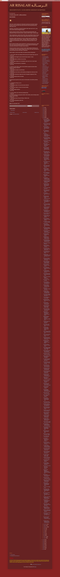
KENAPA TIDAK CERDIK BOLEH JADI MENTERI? (46, 292)
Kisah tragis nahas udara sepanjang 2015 (46, 325)
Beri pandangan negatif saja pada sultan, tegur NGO (46, 424)
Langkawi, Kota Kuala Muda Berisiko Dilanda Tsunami (46, 497)
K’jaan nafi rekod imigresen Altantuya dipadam (46, 219)
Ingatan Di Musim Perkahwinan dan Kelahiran (46, 246)
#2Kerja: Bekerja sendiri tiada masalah (46, 387)
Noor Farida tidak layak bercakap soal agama (46, 268)
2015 (43, 117)
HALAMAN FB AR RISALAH (14, 555)
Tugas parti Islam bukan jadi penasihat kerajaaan (46, 378)
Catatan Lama (36, 112)
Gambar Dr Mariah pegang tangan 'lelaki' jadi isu (46, 416)
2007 (43, 549)
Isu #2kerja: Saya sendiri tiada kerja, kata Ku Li (46, 271)
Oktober (45, 525)
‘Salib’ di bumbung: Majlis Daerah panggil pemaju (46, 413)
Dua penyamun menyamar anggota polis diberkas (46, 211)
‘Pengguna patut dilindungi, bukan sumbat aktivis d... (46, 521)
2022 (43, 107)
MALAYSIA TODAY (46, 70)
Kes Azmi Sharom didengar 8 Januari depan (46, 345)
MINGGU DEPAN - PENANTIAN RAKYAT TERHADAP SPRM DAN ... (46, 318)
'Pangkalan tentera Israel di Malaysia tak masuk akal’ (46, 155)
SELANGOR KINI (45, 68)
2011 (43, 543)
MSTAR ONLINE (45, 78)
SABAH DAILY (45, 71)
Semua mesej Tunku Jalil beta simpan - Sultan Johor (46, 449)
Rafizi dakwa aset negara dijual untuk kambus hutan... (46, 152)
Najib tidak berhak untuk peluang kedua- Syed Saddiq (46, 384)
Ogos (44, 528)
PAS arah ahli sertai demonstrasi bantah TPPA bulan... (46, 138)
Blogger (35, 566)
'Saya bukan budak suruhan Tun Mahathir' (46, 460)
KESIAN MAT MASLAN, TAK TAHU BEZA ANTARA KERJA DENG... (46, 313)
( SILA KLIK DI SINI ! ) (45, 51)
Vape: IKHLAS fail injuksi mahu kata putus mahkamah (46, 366)
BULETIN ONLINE (45, 74)
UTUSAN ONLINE (45, 56)
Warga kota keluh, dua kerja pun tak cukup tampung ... (46, 124)
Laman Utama (12, 554)
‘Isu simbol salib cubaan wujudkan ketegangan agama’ (46, 446)
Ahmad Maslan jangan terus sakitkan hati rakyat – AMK (46, 348)
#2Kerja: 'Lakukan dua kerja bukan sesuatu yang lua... (46, 511)
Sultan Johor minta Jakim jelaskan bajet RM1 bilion (46, 504)
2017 (43, 114)
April (44, 533)
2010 (43, 545)
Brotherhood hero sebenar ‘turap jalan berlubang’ (46, 443)
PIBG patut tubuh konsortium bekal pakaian (46, 265)
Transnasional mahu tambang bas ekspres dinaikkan (46, 231)
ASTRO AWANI (45, 62)
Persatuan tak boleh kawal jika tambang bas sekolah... (46, 228)
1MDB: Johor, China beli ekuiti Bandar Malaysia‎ (46, 166)
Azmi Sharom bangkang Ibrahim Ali (46, 194)
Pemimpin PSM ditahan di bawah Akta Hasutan (46, 419)
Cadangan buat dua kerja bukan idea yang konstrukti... (46, 369)
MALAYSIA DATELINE (46, 61)
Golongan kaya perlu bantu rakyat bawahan (46, 322)
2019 (43, 111)
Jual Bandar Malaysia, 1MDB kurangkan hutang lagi (46, 181)
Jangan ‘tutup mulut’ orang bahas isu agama (46, 191)
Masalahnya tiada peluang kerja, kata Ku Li (46, 300)
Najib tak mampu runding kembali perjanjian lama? (46, 286)
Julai (44, 529)
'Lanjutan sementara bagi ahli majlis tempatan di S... (46, 208)
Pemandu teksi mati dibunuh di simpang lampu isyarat (46, 338)
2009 (43, 546)
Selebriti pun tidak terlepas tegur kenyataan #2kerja (46, 375)
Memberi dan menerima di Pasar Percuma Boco (46, 475)
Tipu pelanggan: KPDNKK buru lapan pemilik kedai (46, 390)
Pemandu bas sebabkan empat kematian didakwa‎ (46, 178)
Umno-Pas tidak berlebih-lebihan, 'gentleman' (46, 463)
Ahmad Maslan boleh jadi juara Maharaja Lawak (46, 274)
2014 (43, 539)
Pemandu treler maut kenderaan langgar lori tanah (46, 363)
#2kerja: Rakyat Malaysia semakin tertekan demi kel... (46, 507)
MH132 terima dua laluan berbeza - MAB (46, 431)
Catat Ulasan (13, 110)
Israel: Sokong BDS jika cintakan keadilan (46, 395)
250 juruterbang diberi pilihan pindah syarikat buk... (46, 372)
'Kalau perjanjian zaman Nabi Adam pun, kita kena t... (46, 283)
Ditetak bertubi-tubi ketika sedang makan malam (46, 306)
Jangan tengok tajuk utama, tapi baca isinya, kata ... (46, 452)
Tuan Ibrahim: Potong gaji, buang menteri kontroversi (46, 295)
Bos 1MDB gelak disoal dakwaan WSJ (46, 131)
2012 (43, 542)
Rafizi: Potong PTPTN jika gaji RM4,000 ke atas (46, 332)
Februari (45, 536)
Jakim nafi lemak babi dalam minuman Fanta (46, 335)
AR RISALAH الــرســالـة (28, 5)
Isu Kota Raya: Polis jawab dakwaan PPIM (46, 252)
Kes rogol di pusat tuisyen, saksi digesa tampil (46, 455)
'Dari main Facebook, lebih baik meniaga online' (46, 204)
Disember (45, 118)
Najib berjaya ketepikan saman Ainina (46, 175)
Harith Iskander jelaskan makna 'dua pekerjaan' (46, 303)
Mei (44, 532)
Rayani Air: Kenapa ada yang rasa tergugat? (46, 381)
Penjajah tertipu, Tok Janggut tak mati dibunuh (46, 216)
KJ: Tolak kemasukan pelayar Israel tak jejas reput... (46, 359)
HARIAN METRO (45, 69)
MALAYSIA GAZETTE (46, 60)
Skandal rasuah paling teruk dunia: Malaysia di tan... (46, 141)
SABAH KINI (45, 65)
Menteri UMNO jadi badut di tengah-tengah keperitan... (46, 262)
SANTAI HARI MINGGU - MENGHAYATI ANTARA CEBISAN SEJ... (46, 471)
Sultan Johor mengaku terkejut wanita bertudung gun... (46, 480)
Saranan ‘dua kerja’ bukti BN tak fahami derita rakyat (46, 259)
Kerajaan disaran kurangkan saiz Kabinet (46, 234)
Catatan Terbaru (12, 112)
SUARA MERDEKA (46, 57)
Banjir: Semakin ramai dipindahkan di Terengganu (46, 356)
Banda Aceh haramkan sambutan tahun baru (46, 289)
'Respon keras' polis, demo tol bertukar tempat (46, 408)
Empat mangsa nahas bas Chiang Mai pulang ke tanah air (46, 351)
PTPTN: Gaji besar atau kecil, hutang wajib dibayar (46, 309)
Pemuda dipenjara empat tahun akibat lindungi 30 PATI (46, 240)
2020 (43, 110)
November (45, 524)
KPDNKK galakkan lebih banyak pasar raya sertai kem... (46, 405)
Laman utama (24, 112)
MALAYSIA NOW (45, 83)
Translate (48, 17)
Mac (44, 535)
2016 (43, 115)
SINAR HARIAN (45, 75)
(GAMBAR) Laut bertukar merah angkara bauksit (46, 237)
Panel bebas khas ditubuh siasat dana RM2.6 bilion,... (46, 249)
